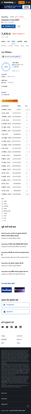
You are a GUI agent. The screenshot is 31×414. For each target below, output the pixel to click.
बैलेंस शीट (17, 45)
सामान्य (3, 41)
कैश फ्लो (22, 45)
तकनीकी (19, 41)
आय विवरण (10, 45)
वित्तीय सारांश (3, 45)
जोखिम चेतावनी (4, 404)
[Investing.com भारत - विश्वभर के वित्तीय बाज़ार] (10, 2)
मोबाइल (3, 336)
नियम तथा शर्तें (4, 393)
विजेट (2, 343)
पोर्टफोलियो (4, 339)
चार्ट (8, 41)
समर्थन (18, 343)
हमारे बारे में (19, 336)
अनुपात (27, 45)
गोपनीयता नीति (4, 398)
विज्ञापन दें (19, 339)
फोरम (25, 41)
